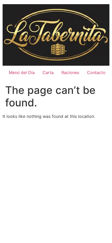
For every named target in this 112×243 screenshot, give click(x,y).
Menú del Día (22, 72)
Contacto (96, 72)
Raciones (70, 72)
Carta (48, 72)
